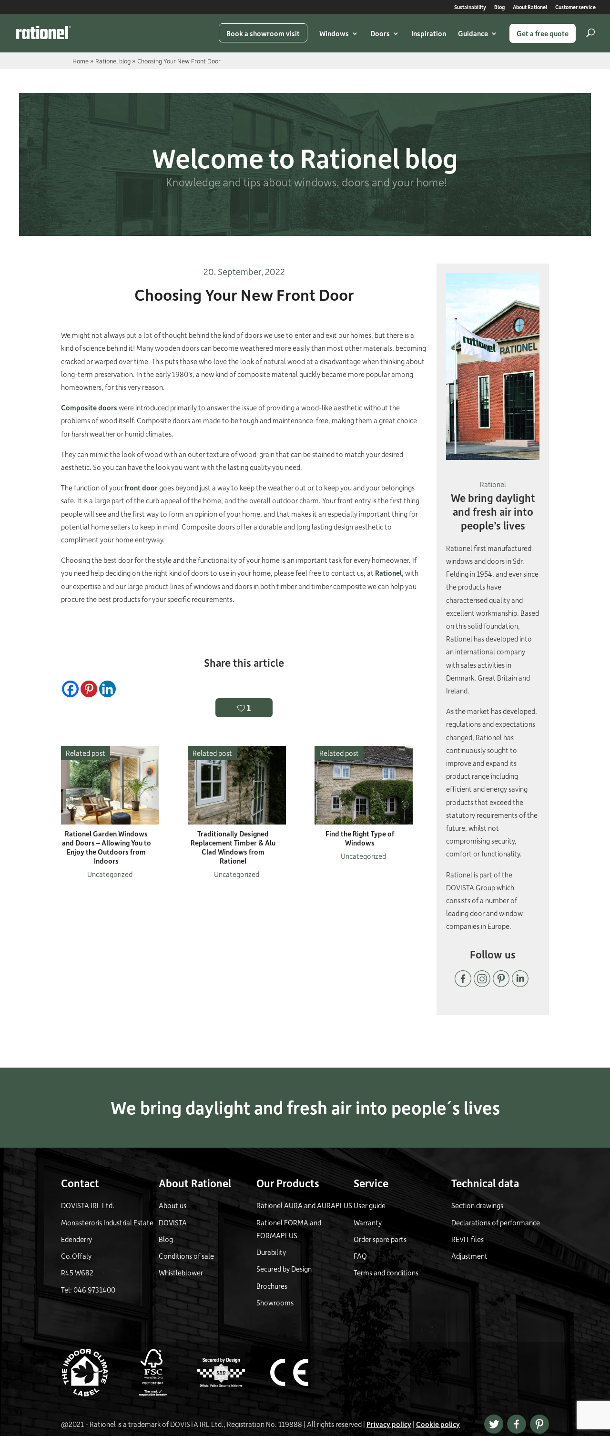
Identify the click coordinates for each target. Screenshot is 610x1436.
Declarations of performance (495, 1222)
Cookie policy (438, 1424)
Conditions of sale (186, 1256)
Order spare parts (380, 1239)
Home (80, 61)
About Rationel (530, 7)
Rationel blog (113, 61)
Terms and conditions (386, 1272)
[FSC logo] (162, 1393)
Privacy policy (388, 1424)
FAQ (360, 1256)
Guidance (473, 33)
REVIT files (467, 1239)
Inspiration (428, 33)
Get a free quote (543, 33)
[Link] (43, 32)
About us (172, 1205)
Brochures (271, 1286)
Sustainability (470, 7)
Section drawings (477, 1205)
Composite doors (89, 407)
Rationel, (389, 573)
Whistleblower (181, 1272)
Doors (380, 33)
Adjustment (469, 1256)
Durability (271, 1252)
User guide (370, 1205)
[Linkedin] (107, 689)
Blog (499, 7)
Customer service (575, 7)
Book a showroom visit (263, 33)
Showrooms (275, 1302)
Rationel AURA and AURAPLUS (304, 1205)
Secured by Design (284, 1268)
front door (141, 487)
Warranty (368, 1222)
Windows (334, 33)
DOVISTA (173, 1222)
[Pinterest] (89, 689)
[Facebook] (70, 689)
